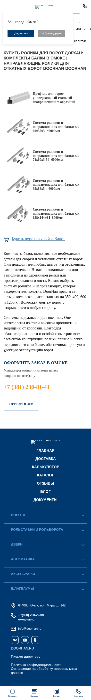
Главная (45, 450)
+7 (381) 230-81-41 (27, 387)
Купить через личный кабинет (38, 239)
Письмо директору (25, 656)
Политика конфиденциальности (36, 665)
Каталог (45, 475)
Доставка (45, 459)
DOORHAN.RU (22, 648)
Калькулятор (45, 467)
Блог (45, 491)
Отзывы (45, 483)
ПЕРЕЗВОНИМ (21, 404)
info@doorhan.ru (29, 628)
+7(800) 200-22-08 (31, 615)
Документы (45, 500)
